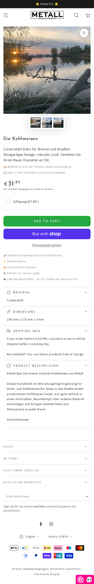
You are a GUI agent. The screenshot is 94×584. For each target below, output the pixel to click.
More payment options (47, 245)
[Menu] (6, 15)
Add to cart (47, 221)
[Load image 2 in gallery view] (47, 122)
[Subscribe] (88, 496)
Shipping (23, 189)
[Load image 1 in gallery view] (36, 122)
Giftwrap (26, 201)
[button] (76, 15)
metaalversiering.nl (36, 569)
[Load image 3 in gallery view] (58, 122)
